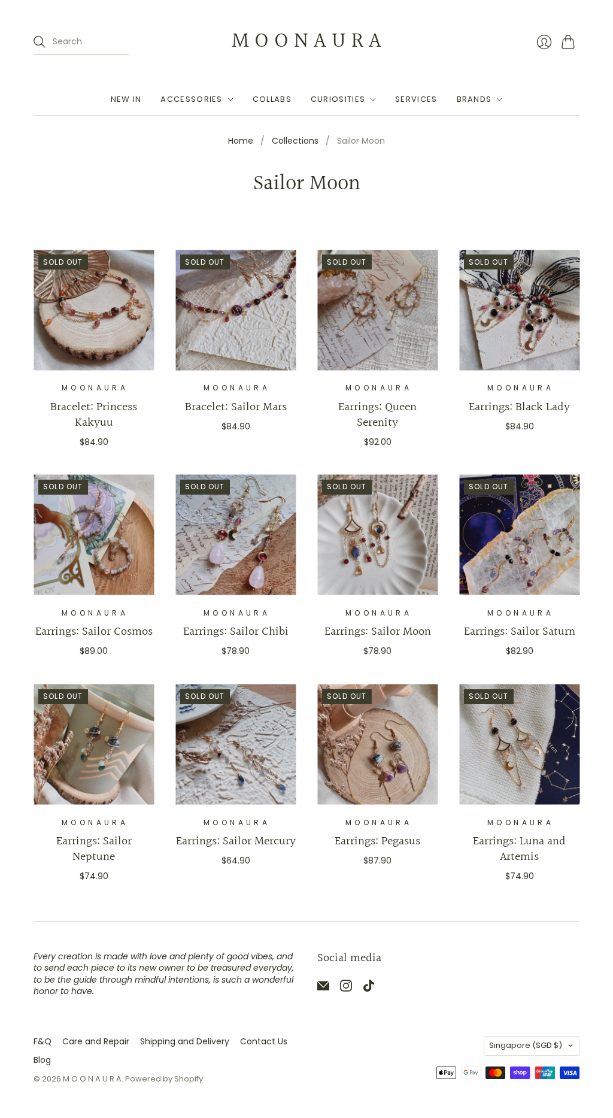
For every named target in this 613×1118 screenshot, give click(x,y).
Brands (474, 99)
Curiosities (338, 99)
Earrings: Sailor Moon (377, 631)
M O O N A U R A (306, 41)
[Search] (39, 42)
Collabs (272, 99)
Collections (295, 141)
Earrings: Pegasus (377, 841)
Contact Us (263, 1041)
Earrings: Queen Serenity (377, 415)
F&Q (42, 1041)
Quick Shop (94, 352)
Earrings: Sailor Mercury (236, 841)
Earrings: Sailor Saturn (519, 631)
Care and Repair (95, 1041)
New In (126, 99)
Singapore (525, 1045)
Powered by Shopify (164, 1078)
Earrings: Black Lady (519, 407)
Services (416, 99)
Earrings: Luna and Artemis (519, 849)
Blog (42, 1060)
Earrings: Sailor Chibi (236, 631)
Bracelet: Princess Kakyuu (93, 415)
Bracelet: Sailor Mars (236, 407)
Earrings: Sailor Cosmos (94, 631)
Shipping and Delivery (184, 1041)
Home (240, 141)
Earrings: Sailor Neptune (94, 849)
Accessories (191, 99)
